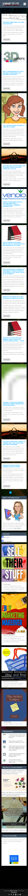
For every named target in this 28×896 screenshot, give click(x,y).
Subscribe (22, 892)
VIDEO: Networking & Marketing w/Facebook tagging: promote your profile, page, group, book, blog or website (14, 272)
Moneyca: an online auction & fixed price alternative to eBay (13, 297)
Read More (7, 39)
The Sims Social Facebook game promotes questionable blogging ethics (17, 755)
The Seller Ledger (7, 722)
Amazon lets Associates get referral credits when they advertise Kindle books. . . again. (13, 339)
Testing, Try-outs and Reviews (9, 30)
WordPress (14, 892)
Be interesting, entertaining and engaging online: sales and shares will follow (14, 167)
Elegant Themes (14, 890)
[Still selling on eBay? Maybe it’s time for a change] (14, 108)
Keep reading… (18, 528)
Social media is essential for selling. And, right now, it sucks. (17, 741)
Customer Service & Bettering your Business (15, 132)
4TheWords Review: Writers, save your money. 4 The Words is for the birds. (17, 736)
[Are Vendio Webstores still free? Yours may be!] (14, 17)
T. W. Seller (6, 26)
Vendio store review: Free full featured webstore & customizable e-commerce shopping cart (13, 204)
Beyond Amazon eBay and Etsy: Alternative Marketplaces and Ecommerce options (14, 27)
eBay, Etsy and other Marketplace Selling (11, 133)
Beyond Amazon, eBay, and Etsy (10, 681)
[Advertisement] (14, 878)
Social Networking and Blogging (9, 277)
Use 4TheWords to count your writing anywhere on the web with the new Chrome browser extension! (13, 772)
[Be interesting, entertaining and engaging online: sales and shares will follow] (14, 156)
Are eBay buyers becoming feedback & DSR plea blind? (11, 466)
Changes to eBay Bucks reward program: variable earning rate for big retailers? (13, 404)
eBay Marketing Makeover (9, 635)
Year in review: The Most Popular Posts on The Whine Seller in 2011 (16, 761)
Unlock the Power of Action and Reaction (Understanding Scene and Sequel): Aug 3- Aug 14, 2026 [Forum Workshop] (14, 794)
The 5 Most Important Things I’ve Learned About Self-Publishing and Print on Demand (14, 443)
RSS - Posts (6, 537)
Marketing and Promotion (16, 79)
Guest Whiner (7, 76)
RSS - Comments (7, 541)
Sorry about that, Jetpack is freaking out (14, 830)
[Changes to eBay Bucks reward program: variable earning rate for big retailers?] (14, 382)
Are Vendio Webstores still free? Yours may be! (13, 23)
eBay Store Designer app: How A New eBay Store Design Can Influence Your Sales (13, 73)
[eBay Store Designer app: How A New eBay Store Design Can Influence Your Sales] (14, 56)
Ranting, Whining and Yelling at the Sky (14, 29)
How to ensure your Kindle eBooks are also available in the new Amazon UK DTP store (14, 244)
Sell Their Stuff (6, 584)
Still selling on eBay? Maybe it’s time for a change (13, 126)
